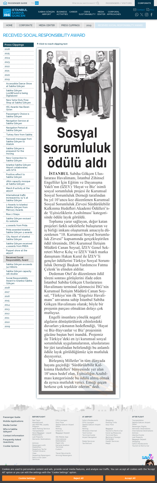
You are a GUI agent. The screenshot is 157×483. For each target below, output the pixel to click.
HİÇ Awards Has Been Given (17, 108)
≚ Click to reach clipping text (52, 44)
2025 (7, 53)
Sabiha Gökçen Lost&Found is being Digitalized (17, 93)
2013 (7, 309)
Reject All (78, 478)
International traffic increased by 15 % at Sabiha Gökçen (17, 198)
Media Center (47, 25)
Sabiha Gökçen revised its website (18, 219)
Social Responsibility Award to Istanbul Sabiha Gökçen (19, 281)
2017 (7, 292)
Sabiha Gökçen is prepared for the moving (15, 151)
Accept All (130, 478)
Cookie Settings (27, 478)
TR (32, 3)
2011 (7, 317)
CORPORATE (144, 3)
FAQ (152, 9)
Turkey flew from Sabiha (19, 134)
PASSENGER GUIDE (17, 3)
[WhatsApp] (136, 14)
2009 (7, 326)
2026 (7, 49)
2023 (7, 62)
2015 (7, 300)
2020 (7, 75)
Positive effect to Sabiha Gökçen (15, 175)
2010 (7, 322)
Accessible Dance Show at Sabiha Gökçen (19, 84)
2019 (88, 25)
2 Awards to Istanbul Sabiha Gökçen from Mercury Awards (17, 207)
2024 (7, 57)
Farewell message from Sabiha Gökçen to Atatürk (19, 141)
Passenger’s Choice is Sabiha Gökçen (17, 115)
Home (9, 25)
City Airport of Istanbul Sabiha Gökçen (18, 238)
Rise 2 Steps (13, 214)
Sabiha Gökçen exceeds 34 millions (19, 265)
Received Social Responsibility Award (17, 258)
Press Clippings (70, 25)
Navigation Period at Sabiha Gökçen (16, 129)
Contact (141, 9)
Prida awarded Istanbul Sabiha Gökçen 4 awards (19, 231)
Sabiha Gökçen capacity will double (18, 272)
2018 (7, 287)
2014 (7, 305)
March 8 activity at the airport (18, 189)
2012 (7, 313)
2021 (7, 70)
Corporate (25, 25)
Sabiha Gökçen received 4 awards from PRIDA (19, 244)
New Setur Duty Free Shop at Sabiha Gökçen (18, 101)
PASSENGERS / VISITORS (119, 3)
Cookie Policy (84, 472)
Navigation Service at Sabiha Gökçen (17, 122)
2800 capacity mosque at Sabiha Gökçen (18, 182)
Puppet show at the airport (16, 251)
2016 (7, 296)
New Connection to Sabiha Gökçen (16, 159)
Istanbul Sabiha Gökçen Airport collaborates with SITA (18, 167)
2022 (7, 66)
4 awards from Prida (16, 225)
